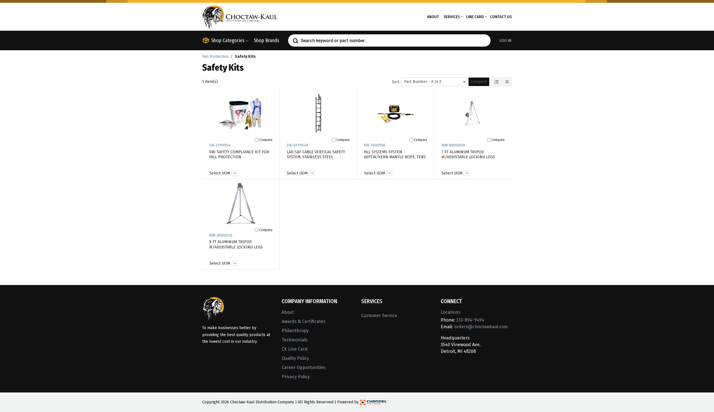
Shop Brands (266, 40)
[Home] (240, 16)
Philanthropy (295, 330)
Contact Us (501, 16)
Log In (505, 40)
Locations (450, 312)
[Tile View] (507, 81)
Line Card (475, 16)
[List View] (496, 81)
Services (451, 16)
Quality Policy (295, 358)
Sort (395, 82)
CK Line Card (295, 349)
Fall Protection (215, 56)
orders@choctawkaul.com (481, 326)
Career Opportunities (303, 367)
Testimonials (295, 339)
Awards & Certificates (303, 321)
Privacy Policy (296, 376)
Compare (479, 81)
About (433, 16)
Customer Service (379, 315)
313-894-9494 (470, 320)
